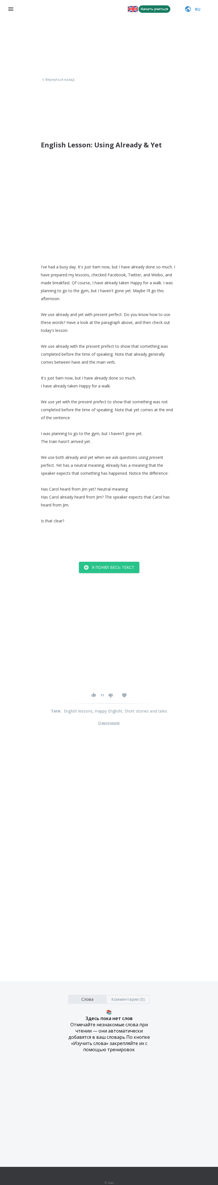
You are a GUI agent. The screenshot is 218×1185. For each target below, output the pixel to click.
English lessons (78, 711)
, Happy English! (107, 711)
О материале (109, 723)
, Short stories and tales (144, 711)
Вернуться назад (59, 79)
